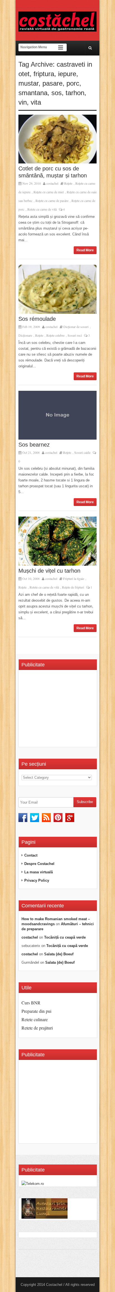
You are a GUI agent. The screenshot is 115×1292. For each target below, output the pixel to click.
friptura (43, 74)
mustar (28, 83)
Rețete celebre (55, 335)
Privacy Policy (36, 880)
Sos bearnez (34, 445)
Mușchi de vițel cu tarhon (49, 571)
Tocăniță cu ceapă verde (65, 937)
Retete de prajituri (37, 1028)
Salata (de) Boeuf (58, 954)
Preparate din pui (36, 1011)
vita (36, 102)
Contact (30, 855)
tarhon (75, 93)
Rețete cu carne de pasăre (51, 200)
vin (22, 102)
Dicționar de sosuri (75, 326)
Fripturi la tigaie (73, 578)
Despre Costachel (39, 864)
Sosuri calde (82, 452)
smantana (32, 93)
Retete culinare (34, 1019)
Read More (85, 250)
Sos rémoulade (37, 319)
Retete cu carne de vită (42, 209)
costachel (52, 183)
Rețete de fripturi (73, 587)
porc (72, 83)
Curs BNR (30, 1003)
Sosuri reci (75, 335)
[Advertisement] (68, 710)
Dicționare (25, 335)
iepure (67, 74)
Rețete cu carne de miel (48, 192)
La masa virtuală (38, 872)
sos (56, 93)
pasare (52, 83)
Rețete (68, 183)
